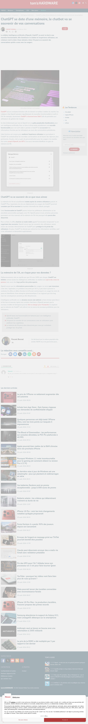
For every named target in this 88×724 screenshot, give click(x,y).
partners (13, 702)
